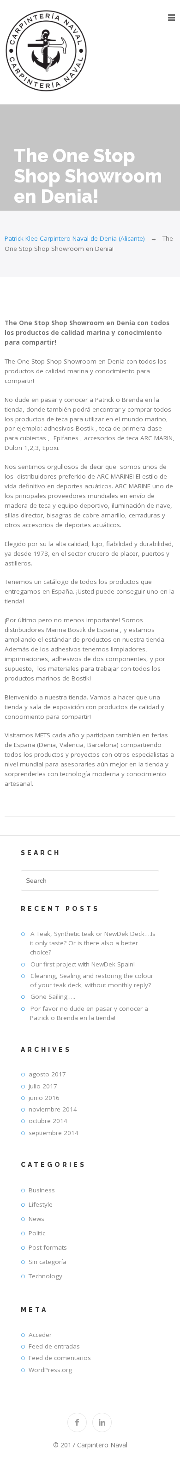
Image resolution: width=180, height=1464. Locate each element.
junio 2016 (44, 1097)
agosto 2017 (47, 1074)
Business (42, 1190)
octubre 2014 (48, 1121)
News (36, 1219)
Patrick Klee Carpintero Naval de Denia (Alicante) (75, 238)
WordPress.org (50, 1370)
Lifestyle (41, 1204)
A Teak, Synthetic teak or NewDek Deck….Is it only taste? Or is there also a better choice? (93, 943)
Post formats (48, 1247)
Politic (37, 1233)
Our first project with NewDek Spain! (82, 964)
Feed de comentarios (60, 1358)
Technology (45, 1276)
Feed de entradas (54, 1346)
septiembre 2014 (53, 1133)
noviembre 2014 (53, 1109)
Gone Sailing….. (52, 996)
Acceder (40, 1334)
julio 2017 (43, 1086)
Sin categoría (47, 1261)
